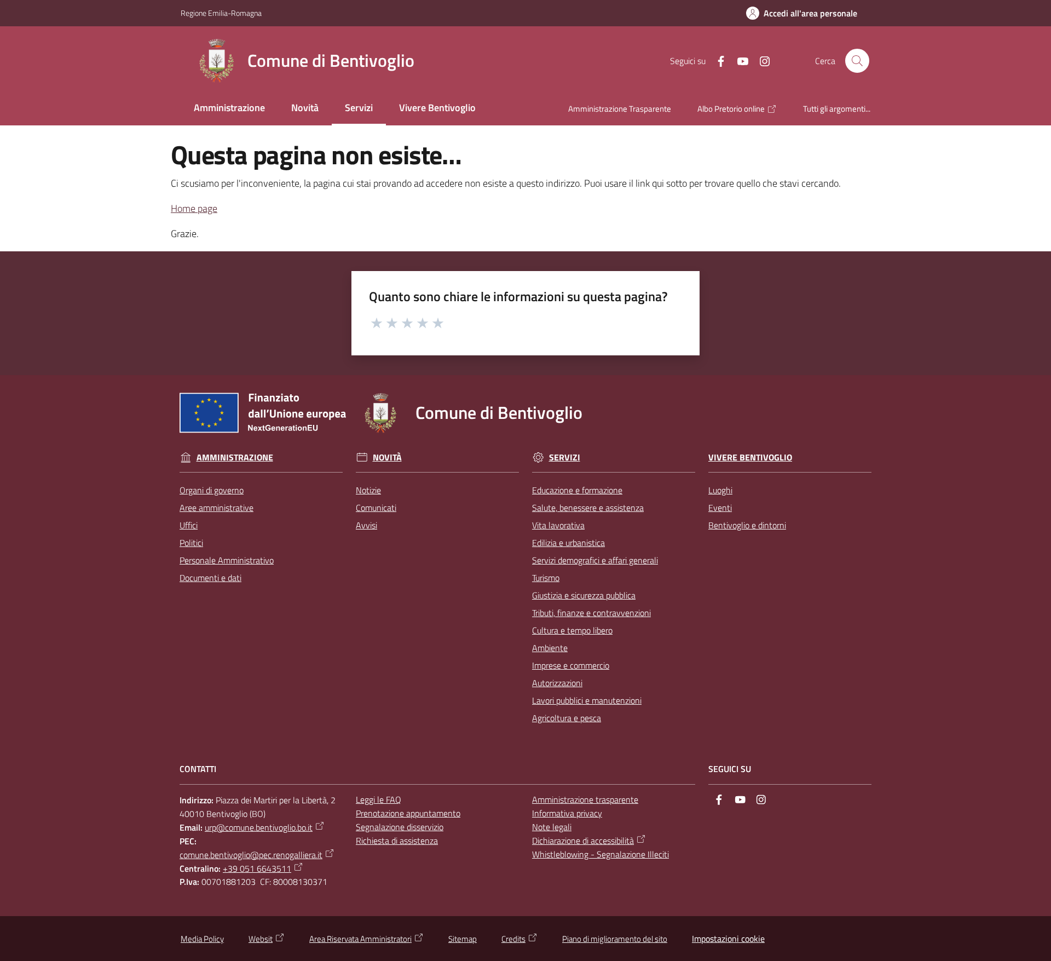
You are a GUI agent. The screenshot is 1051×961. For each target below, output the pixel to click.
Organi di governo (212, 490)
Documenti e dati (210, 577)
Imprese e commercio (570, 665)
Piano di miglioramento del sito (614, 939)
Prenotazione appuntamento (408, 813)
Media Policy (202, 939)
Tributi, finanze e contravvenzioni (591, 612)
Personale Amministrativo (227, 560)
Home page (194, 208)
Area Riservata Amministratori (360, 939)
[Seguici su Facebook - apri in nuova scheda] (716, 60)
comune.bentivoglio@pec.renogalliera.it (251, 854)
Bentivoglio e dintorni (747, 525)
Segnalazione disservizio (399, 826)
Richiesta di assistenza (397, 840)
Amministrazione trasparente (585, 799)
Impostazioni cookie (728, 938)
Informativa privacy (567, 813)
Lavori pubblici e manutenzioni (587, 700)
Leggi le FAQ (378, 799)
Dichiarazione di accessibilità (583, 840)
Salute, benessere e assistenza (588, 507)
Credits (513, 939)
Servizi (564, 457)
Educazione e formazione (577, 490)
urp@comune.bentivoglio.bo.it (259, 827)
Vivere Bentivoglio (750, 457)
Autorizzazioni (557, 682)
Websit (261, 939)
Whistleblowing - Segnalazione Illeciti (600, 854)
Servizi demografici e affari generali (595, 560)
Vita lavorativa (558, 525)
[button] (857, 61)
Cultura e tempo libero (572, 630)
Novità (387, 457)
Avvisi (366, 525)
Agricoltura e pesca (566, 717)
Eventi (720, 507)
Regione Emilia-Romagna (221, 13)
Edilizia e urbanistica (568, 542)
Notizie (368, 490)
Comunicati (376, 507)
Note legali (551, 826)
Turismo (545, 577)
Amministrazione (235, 457)
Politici (191, 542)
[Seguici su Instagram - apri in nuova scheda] (760, 60)
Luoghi (720, 490)
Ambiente (550, 647)
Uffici (189, 525)
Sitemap (462, 939)
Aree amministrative (216, 507)
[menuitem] (229, 108)
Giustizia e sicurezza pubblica (584, 595)
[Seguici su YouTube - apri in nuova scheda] (738, 60)
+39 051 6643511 (257, 868)
